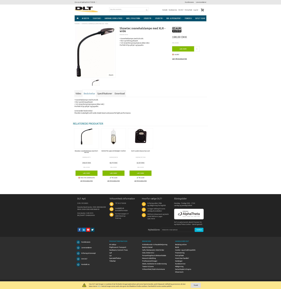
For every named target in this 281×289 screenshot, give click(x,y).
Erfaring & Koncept (88, 253)
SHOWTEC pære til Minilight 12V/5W (113, 151)
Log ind (196, 10)
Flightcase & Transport (117, 247)
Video (78, 93)
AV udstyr (112, 244)
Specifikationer (104, 93)
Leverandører (201, 2)
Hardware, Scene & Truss (118, 250)
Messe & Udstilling (149, 258)
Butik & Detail (147, 247)
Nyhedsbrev (154, 229)
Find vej (118, 218)
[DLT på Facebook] (80, 230)
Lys (110, 255)
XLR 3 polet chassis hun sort (140, 151)
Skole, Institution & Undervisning (154, 264)
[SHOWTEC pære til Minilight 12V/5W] (113, 138)
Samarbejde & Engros (183, 269)
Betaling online (181, 244)
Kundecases (189, 2)
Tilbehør (112, 261)
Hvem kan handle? (182, 258)
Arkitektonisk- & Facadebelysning (154, 244)
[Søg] (147, 9)
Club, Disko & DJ (148, 253)
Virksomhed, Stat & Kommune (153, 269)
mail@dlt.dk (119, 208)
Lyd (110, 253)
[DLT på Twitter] (92, 230)
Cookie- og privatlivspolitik (185, 250)
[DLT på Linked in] (84, 230)
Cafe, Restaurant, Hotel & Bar (153, 250)
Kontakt (164, 10)
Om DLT (180, 10)
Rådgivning (179, 266)
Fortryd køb (188, 10)
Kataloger (179, 261)
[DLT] (86, 9)
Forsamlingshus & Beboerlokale (154, 255)
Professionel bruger (149, 261)
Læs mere (151, 218)
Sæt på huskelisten (179, 59)
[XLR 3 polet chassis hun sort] (140, 138)
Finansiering (179, 253)
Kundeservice (173, 10)
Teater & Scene (148, 266)
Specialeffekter (115, 258)
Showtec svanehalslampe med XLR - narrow (86, 151)
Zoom (111, 75)
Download (120, 93)
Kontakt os (85, 264)
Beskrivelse (89, 93)
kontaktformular (121, 210)
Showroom (179, 272)
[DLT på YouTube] (88, 230)
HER (99, 286)
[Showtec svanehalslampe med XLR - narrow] (86, 138)
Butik (177, 247)
